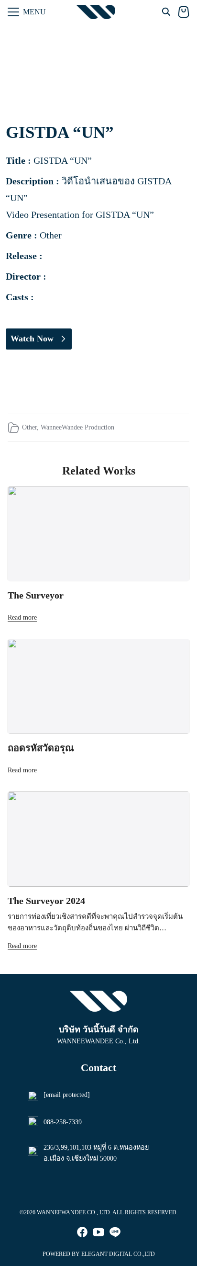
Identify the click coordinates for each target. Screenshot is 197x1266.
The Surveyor (36, 595)
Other (29, 427)
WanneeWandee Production (77, 427)
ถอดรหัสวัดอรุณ (41, 748)
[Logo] (96, 12)
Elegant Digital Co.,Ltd (118, 1254)
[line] (115, 1232)
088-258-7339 (63, 1122)
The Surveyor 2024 (46, 900)
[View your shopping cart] (183, 12)
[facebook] (82, 1232)
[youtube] (98, 1232)
